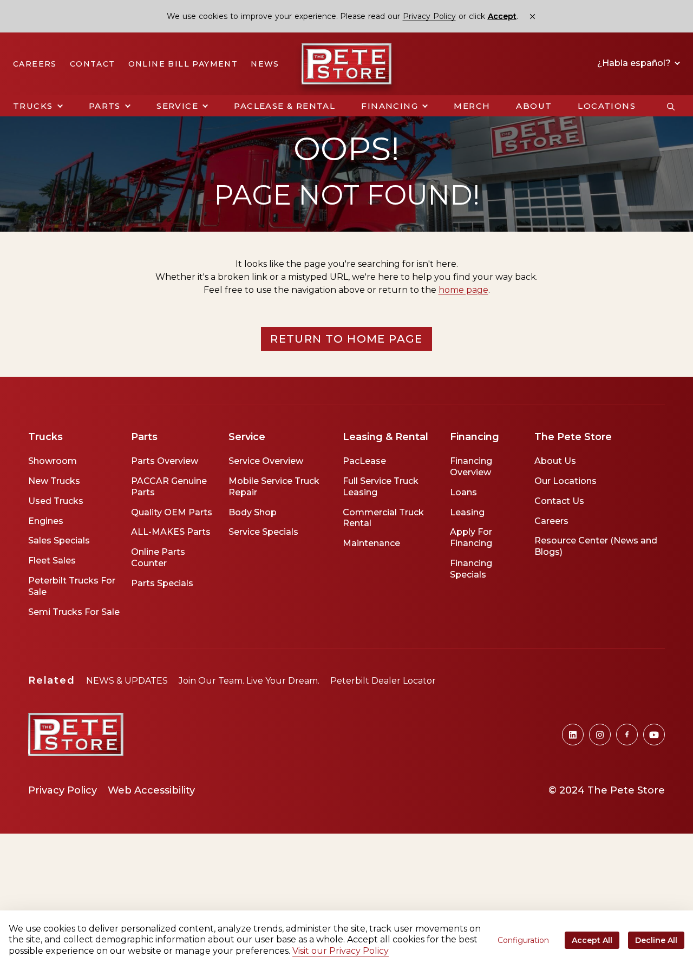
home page (463, 290)
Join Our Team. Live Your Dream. (249, 681)
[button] (38, 106)
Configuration (523, 940)
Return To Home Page (346, 338)
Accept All (592, 940)
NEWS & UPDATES (127, 681)
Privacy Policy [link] (429, 16)
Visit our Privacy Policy (340, 951)
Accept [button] (502, 16)
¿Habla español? (635, 63)
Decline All (656, 940)
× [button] (532, 16)
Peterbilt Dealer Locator (383, 681)
